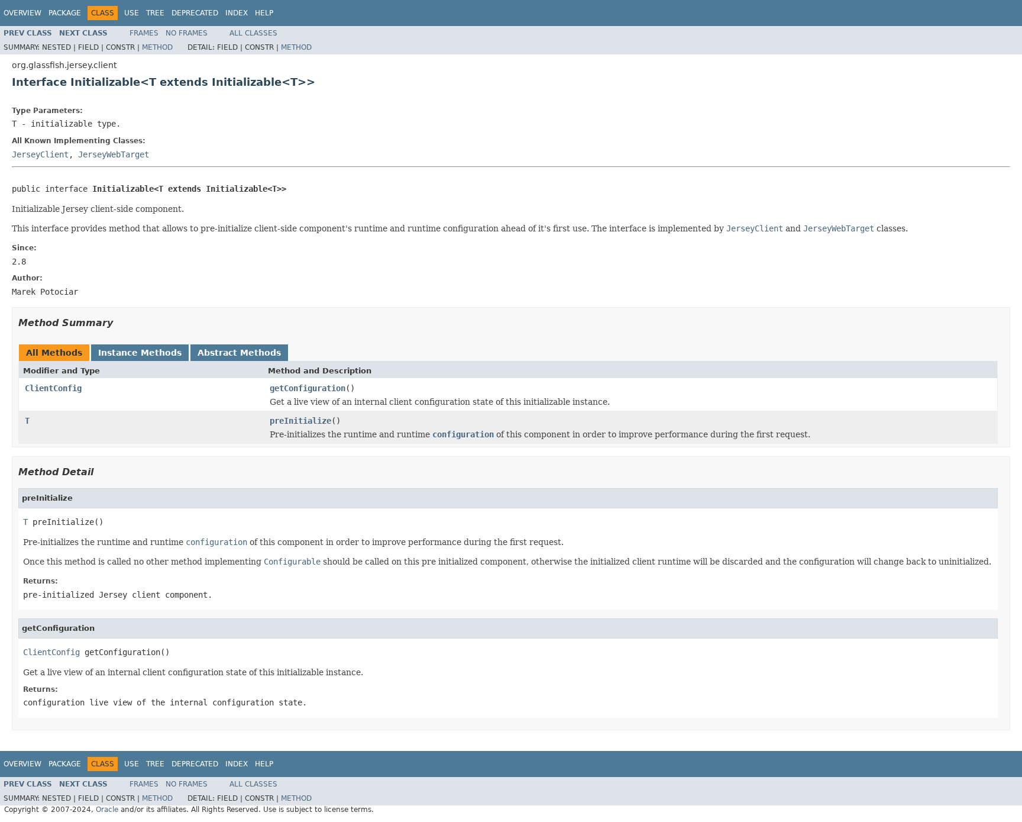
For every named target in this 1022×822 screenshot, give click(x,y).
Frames (144, 33)
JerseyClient (40, 154)
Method (157, 47)
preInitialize (300, 420)
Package (64, 13)
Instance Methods (140, 352)
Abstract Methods (239, 352)
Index (236, 13)
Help (264, 13)
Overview (22, 13)
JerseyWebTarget (113, 154)
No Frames (187, 33)
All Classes (253, 33)
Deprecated (195, 13)
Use (131, 13)
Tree (155, 13)
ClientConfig (53, 388)
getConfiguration (307, 388)
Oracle (107, 809)
